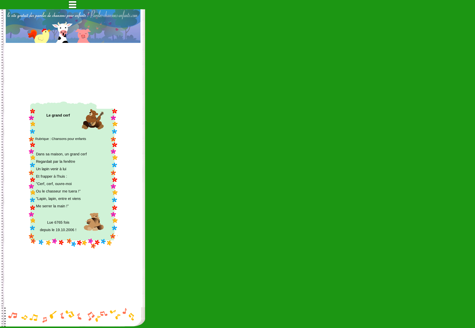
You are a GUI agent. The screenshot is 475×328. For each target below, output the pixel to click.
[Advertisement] (73, 72)
